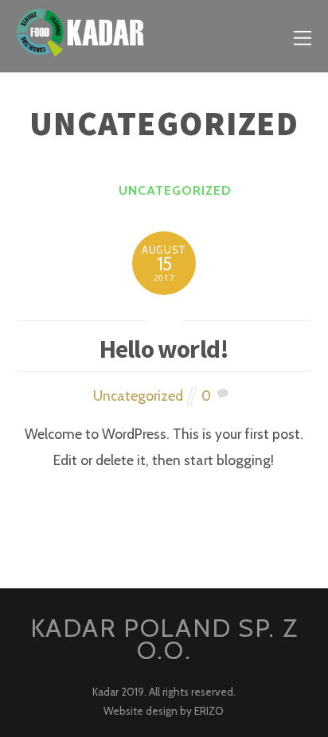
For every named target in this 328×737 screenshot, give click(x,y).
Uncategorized (175, 190)
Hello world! (164, 349)
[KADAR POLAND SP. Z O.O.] (80, 46)
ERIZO (209, 710)
